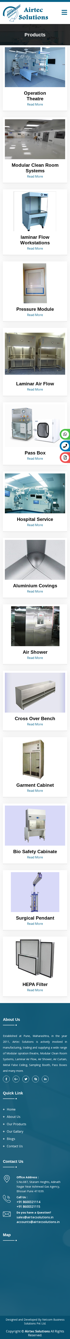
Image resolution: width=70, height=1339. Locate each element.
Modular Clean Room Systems (35, 167)
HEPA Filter (35, 984)
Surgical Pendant (35, 918)
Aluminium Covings (35, 585)
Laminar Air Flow (35, 383)
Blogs (11, 1139)
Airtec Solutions (37, 1331)
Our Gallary (15, 1131)
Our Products (16, 1124)
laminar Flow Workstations (35, 239)
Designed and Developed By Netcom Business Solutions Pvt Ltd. (35, 1321)
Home (11, 1109)
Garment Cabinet (35, 785)
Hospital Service (35, 519)
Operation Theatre (35, 95)
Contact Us (15, 1146)
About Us (13, 1117)
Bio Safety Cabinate (35, 851)
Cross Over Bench (35, 718)
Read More (35, 104)
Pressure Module (35, 309)
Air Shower (35, 652)
